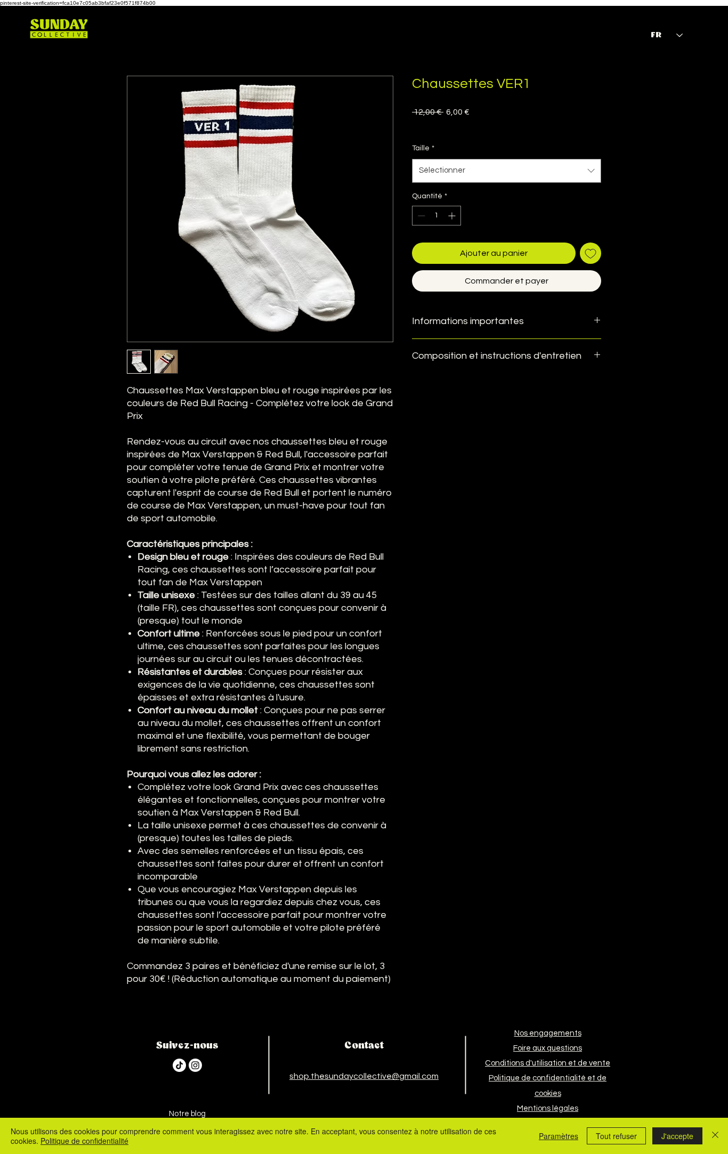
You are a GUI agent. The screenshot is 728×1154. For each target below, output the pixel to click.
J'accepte (677, 1136)
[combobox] (506, 170)
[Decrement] (420, 215)
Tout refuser (616, 1136)
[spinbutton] (436, 215)
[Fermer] (715, 1135)
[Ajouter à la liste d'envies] (590, 253)
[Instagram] (195, 1065)
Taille (423, 148)
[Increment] (452, 215)
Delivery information (491, 125)
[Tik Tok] (179, 1065)
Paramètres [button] (558, 1136)
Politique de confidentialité (84, 1140)
